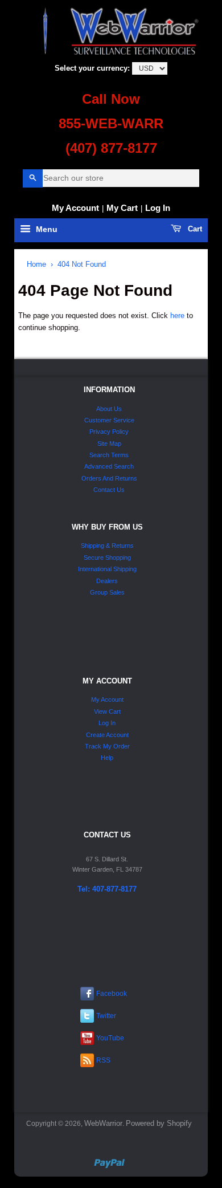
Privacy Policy (109, 431)
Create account (107, 734)
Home (36, 264)
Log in (157, 208)
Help (107, 757)
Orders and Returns (109, 478)
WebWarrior (103, 1123)
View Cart (107, 711)
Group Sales (107, 592)
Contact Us (109, 489)
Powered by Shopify (159, 1123)
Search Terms (109, 454)
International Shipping (107, 568)
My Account (75, 208)
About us (109, 408)
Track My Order (107, 746)
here (177, 315)
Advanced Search (109, 466)
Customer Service (109, 420)
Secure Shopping (107, 557)
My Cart (122, 208)
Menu (45, 229)
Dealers (107, 580)
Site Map (109, 443)
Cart (194, 229)
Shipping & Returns (107, 545)
